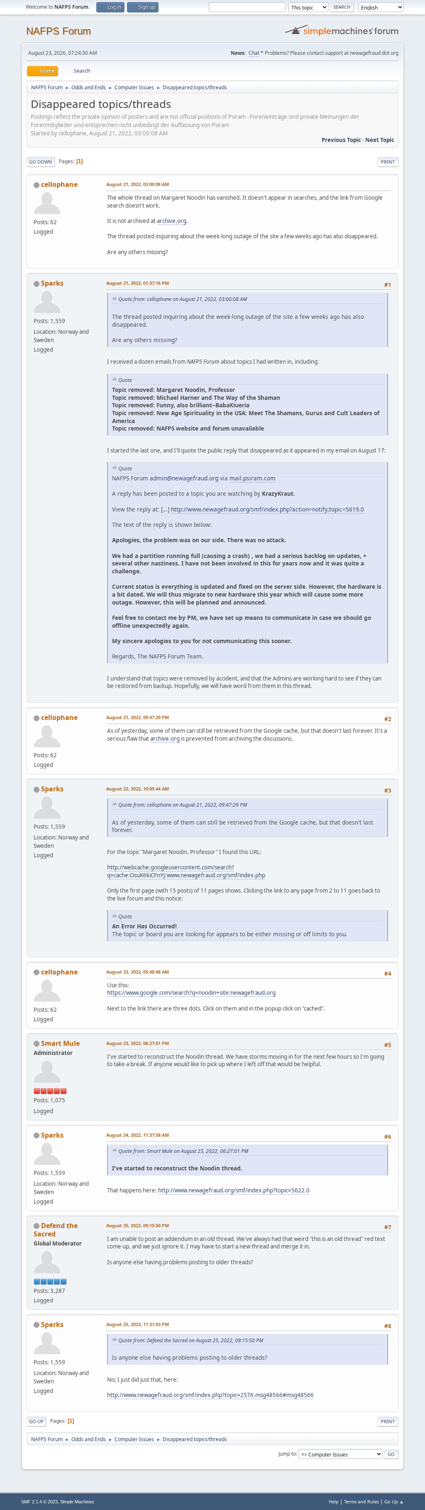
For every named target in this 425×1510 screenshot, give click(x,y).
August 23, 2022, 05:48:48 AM (137, 972)
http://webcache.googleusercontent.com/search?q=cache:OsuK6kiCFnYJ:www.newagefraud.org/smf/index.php (186, 871)
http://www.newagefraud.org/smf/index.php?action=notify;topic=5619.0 (267, 509)
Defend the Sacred (56, 1229)
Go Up (36, 1421)
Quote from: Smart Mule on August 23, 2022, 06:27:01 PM (183, 1151)
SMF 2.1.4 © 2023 (39, 1501)
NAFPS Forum (58, 31)
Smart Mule (60, 1043)
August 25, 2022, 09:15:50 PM (137, 1225)
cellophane (59, 184)
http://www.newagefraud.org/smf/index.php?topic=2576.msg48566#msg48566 (210, 1395)
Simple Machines (77, 1501)
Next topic (379, 140)
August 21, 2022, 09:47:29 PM (137, 717)
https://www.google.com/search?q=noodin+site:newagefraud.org (191, 992)
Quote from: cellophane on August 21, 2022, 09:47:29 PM (182, 804)
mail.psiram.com (253, 478)
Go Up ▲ (394, 1501)
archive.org (171, 221)
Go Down (40, 162)
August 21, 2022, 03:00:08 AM (137, 184)
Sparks (52, 283)
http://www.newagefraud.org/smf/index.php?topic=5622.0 (234, 1190)
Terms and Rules (361, 1501)
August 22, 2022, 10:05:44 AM (137, 789)
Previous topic (341, 140)
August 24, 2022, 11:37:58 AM (137, 1135)
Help (334, 1501)
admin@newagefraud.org (184, 478)
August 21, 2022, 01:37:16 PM (137, 283)
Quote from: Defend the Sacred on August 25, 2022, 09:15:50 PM (190, 1340)
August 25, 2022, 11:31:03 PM (137, 1324)
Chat (254, 52)
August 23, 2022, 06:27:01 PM (137, 1043)
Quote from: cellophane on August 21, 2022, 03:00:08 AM (182, 299)
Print (388, 162)
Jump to (287, 1453)
